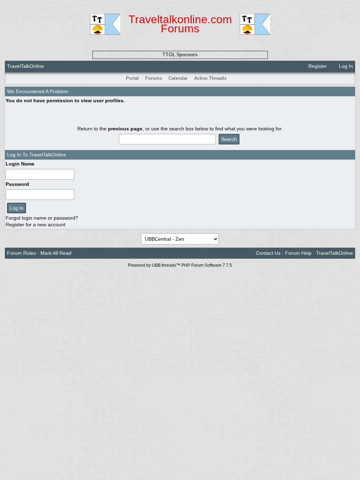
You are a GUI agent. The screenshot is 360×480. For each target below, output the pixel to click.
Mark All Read (55, 253)
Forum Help (298, 253)
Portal (132, 78)
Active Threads (210, 78)
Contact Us (268, 253)
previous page (125, 128)
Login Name (20, 164)
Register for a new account (35, 224)
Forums (153, 78)
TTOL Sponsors (180, 54)
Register (317, 66)
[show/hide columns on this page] (350, 78)
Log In (345, 66)
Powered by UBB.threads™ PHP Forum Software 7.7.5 (180, 265)
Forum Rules (21, 253)
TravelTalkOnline (25, 66)
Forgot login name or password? (42, 218)
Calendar (178, 78)
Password (17, 184)
